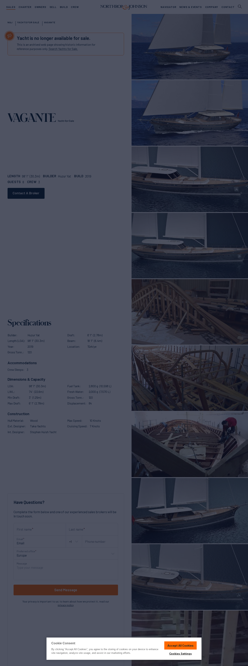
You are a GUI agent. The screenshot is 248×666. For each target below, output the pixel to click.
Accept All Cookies (180, 645)
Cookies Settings (180, 653)
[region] (124, 649)
